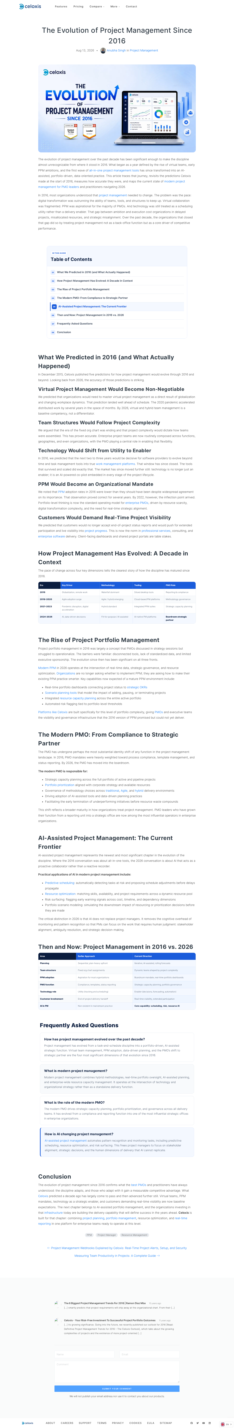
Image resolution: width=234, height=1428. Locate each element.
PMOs (159, 712)
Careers (67, 1422)
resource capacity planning (78, 698)
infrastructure (53, 1212)
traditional (112, 790)
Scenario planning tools (61, 692)
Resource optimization (60, 894)
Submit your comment (117, 1389)
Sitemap (166, 1422)
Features (61, 6)
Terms (102, 1422)
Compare (96, 6)
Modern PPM (47, 668)
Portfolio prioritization (59, 785)
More (114, 6)
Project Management (144, 50)
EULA (150, 1422)
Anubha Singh (116, 50)
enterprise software (51, 536)
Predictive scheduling (59, 883)
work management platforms (115, 464)
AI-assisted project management (66, 1140)
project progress (96, 530)
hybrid (139, 790)
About (50, 1422)
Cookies (135, 1422)
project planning (93, 1218)
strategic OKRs (137, 687)
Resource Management (134, 1235)
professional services (156, 530)
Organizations (66, 673)
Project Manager (107, 1235)
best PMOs (138, 1185)
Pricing (78, 6)
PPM (61, 492)
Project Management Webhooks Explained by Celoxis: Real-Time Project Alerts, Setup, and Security (119, 1248)
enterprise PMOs (136, 503)
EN (227, 1424)
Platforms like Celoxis (52, 712)
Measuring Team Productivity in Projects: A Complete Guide (115, 1255)
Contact (131, 6)
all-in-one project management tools (114, 170)
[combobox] (226, 1424)
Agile (124, 790)
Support (85, 1422)
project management (113, 195)
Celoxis (43, 1196)
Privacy (118, 1422)
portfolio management (121, 1218)
